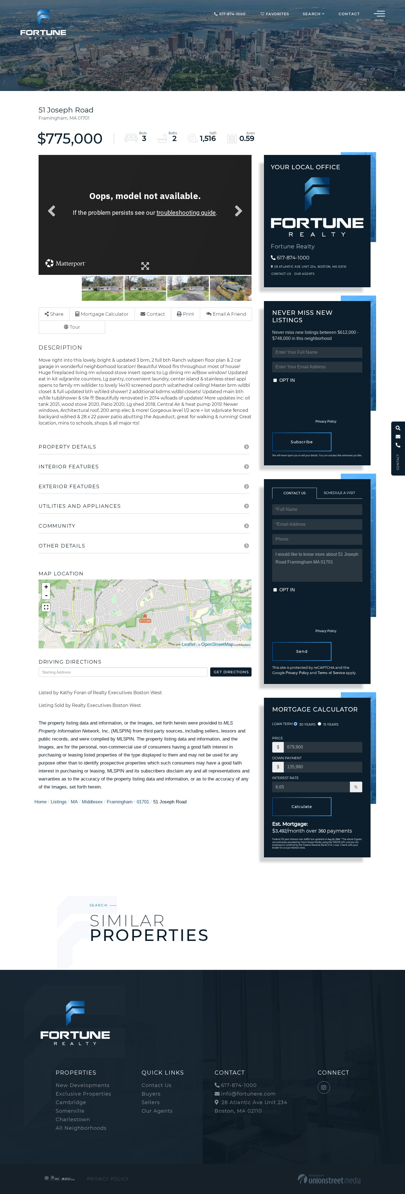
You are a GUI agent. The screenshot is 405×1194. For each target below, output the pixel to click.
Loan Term (282, 724)
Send (302, 651)
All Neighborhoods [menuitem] (81, 1128)
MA (74, 801)
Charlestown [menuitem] (73, 1120)
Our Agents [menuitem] (157, 1111)
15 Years (330, 724)
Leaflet (189, 644)
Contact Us (281, 274)
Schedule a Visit (339, 493)
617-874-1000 (232, 14)
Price (277, 738)
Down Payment (287, 758)
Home (40, 801)
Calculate (301, 806)
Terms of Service (331, 673)
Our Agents (304, 274)
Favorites (276, 14)
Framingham (120, 801)
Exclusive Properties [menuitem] (83, 1094)
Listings (59, 801)
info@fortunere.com (248, 1094)
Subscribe (302, 441)
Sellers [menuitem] (151, 1102)
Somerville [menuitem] (70, 1111)
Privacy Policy (325, 421)
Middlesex (92, 801)
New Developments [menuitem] (83, 1085)
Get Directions (231, 672)
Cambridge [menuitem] (71, 1102)
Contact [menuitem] (349, 14)
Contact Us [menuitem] (157, 1085)
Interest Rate (285, 778)
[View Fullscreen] (46, 607)
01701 (143, 801)
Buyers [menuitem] (151, 1094)
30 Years (306, 724)
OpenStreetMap (217, 644)
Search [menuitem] (312, 14)
